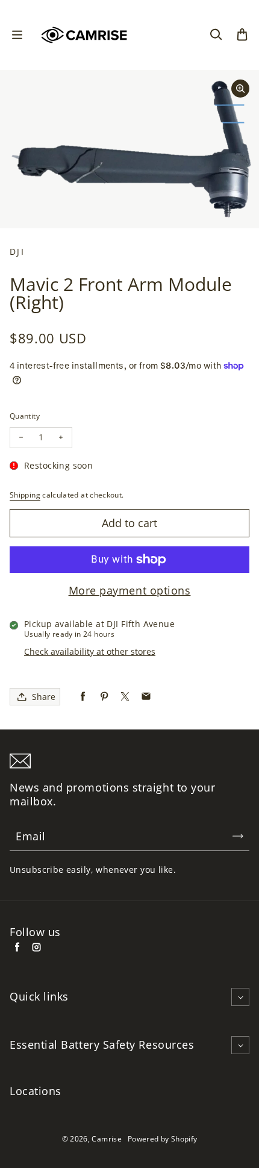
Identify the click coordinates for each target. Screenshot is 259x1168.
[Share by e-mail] (146, 696)
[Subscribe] (237, 836)
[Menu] (17, 35)
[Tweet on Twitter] (125, 696)
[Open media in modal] (240, 89)
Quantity (25, 416)
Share (43, 696)
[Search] (215, 35)
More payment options (130, 591)
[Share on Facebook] (82, 696)
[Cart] (242, 35)
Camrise (107, 1139)
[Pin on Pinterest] (103, 696)
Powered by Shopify (162, 1139)
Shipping (25, 495)
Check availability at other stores (89, 651)
